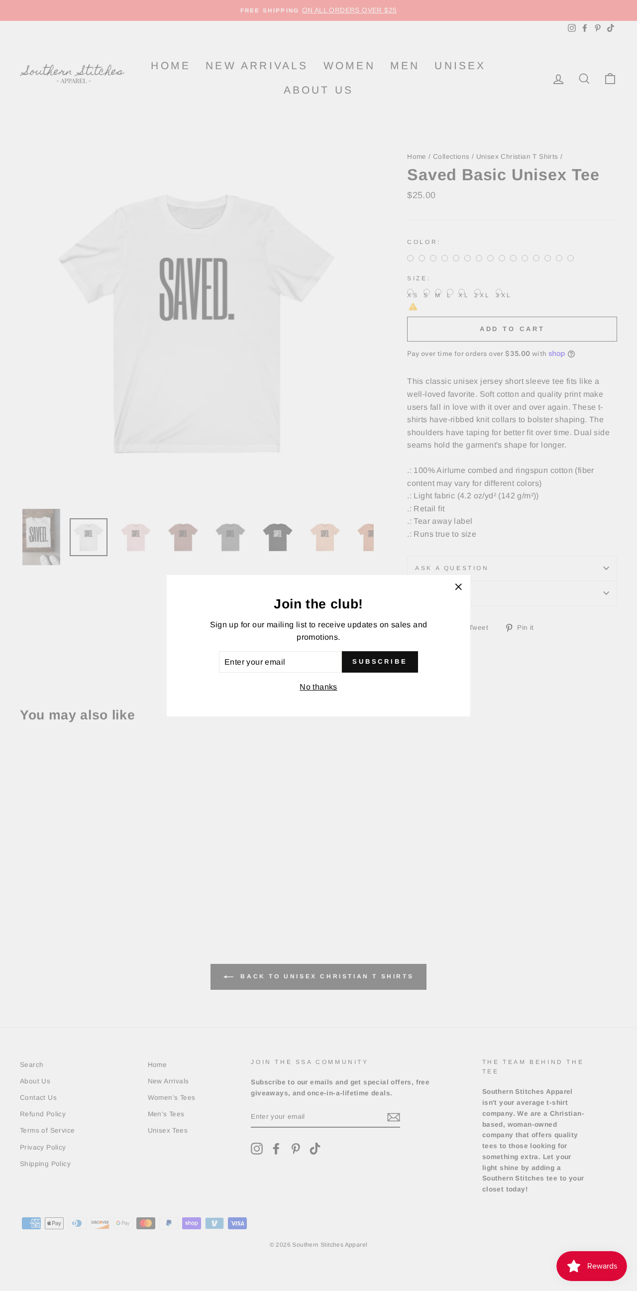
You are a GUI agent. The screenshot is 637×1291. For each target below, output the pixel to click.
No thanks (318, 687)
